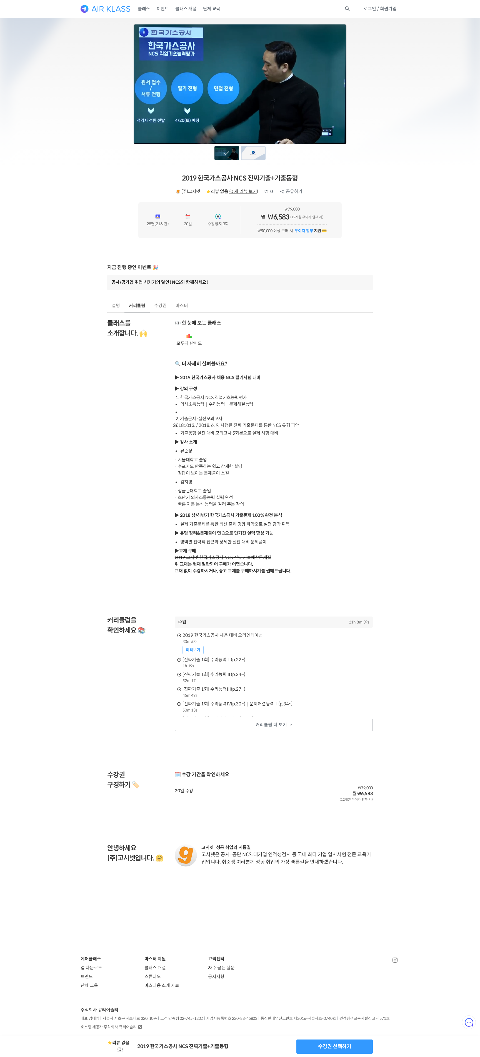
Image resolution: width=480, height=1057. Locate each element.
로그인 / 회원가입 (380, 9)
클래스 (144, 9)
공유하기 (294, 191)
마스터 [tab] (182, 306)
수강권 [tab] (160, 306)
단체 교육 (211, 9)
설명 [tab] (116, 306)
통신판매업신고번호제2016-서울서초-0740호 (298, 1018)
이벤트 (163, 9)
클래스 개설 (185, 9)
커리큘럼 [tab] (137, 306)
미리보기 (193, 649)
